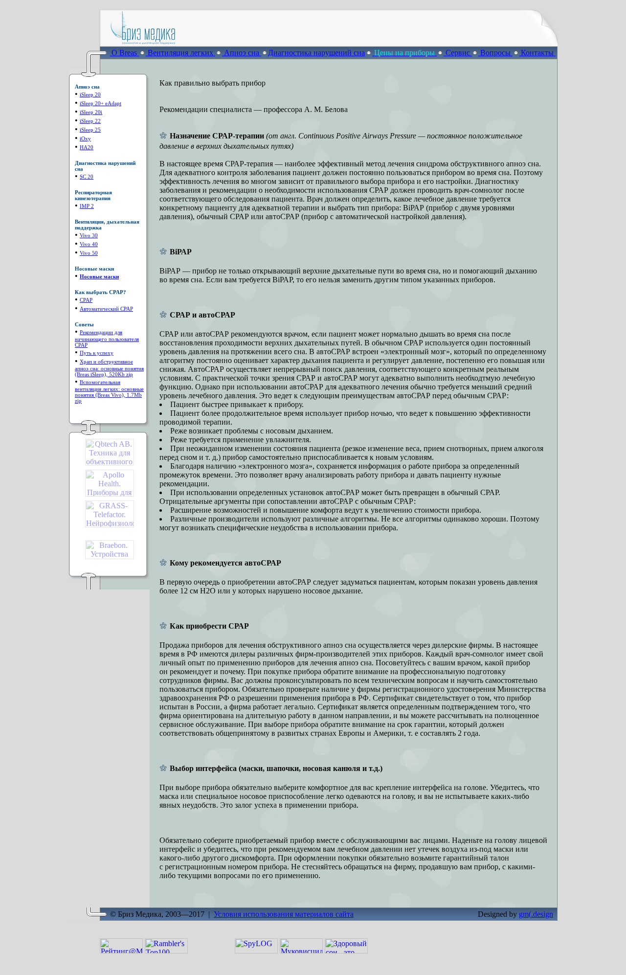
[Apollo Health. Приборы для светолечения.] (109, 494)
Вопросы (495, 52)
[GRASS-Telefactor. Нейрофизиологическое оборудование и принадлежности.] (109, 525)
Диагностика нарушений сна (316, 52)
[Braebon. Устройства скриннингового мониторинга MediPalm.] (109, 556)
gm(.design (536, 914)
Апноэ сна (241, 52)
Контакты (537, 52)
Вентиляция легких (180, 52)
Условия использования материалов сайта (284, 914)
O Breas (124, 52)
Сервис (458, 52)
